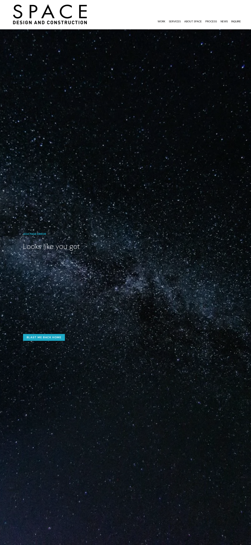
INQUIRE (236, 21)
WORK (161, 21)
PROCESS (211, 21)
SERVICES (175, 21)
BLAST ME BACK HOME (44, 337)
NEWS (224, 21)
